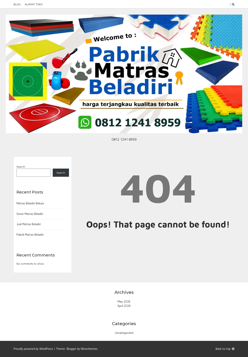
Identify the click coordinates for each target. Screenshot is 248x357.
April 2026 (124, 305)
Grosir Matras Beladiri (29, 213)
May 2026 (124, 301)
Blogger (71, 348)
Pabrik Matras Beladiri (30, 234)
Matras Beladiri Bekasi (30, 203)
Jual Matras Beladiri (28, 224)
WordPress (46, 348)
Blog (17, 4)
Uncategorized (124, 332)
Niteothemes (89, 348)
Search (20, 166)
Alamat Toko (34, 4)
